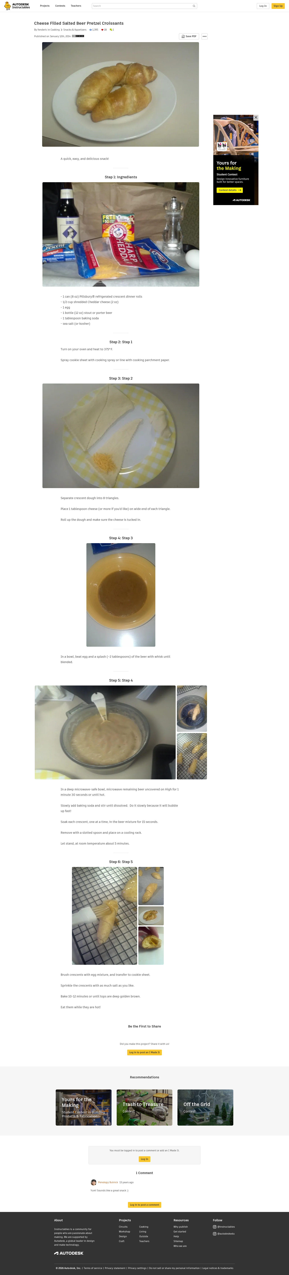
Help (176, 1236)
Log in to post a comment (144, 1205)
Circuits (123, 1227)
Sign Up (278, 6)
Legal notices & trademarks (217, 1268)
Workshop (124, 1231)
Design (123, 1236)
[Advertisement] (235, 160)
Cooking (55, 29)
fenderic (42, 29)
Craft (121, 1241)
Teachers (76, 6)
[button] (205, 36)
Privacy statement (115, 1268)
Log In (263, 6)
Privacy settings (137, 1268)
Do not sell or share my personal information (174, 1268)
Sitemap (178, 1241)
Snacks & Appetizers (74, 29)
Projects (45, 6)
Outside (143, 1236)
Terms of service (93, 1268)
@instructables (226, 1227)
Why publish (181, 1227)
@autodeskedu (226, 1233)
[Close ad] (255, 118)
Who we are (180, 1246)
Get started (180, 1231)
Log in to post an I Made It (144, 1052)
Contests (60, 6)
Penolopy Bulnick (108, 1182)
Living (142, 1231)
